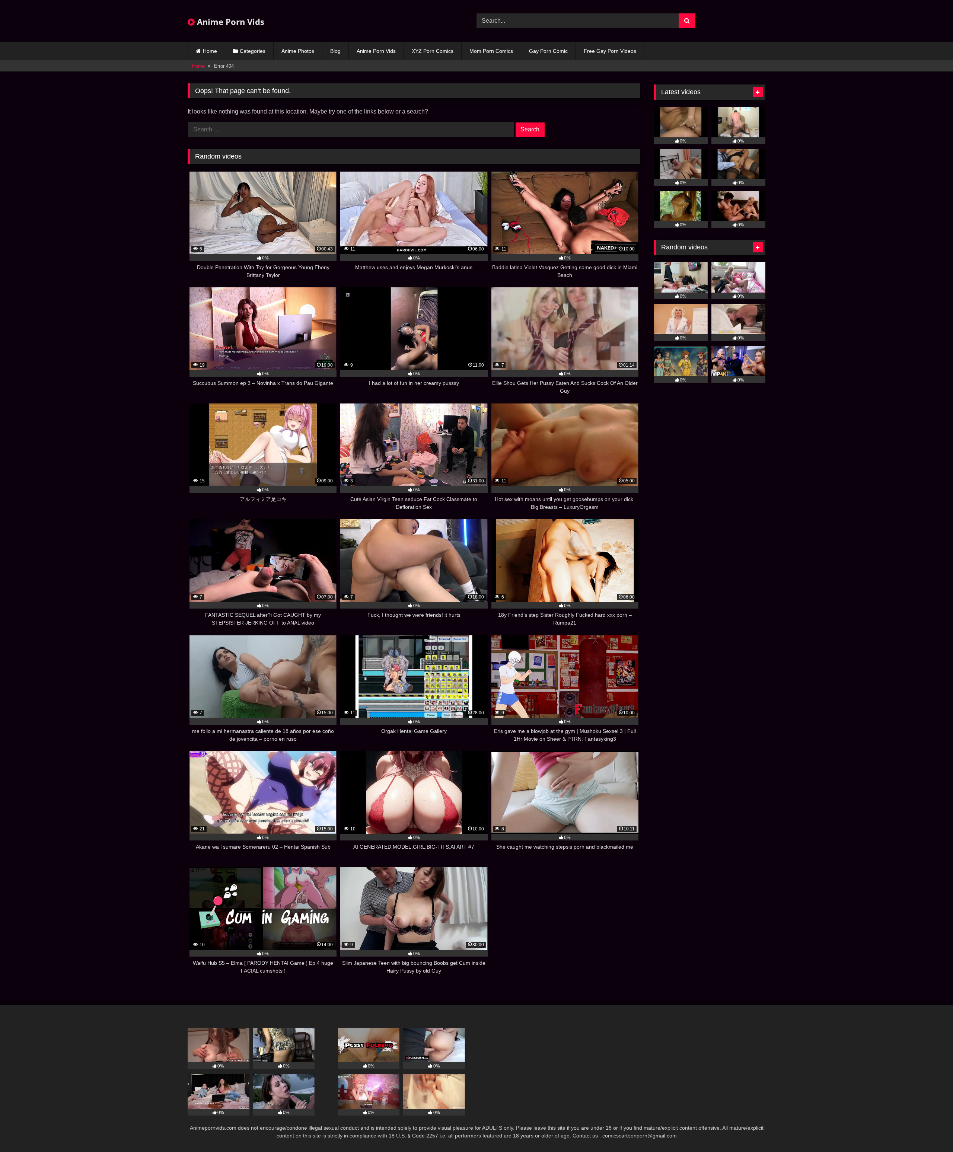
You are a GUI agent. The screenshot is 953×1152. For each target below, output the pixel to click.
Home (210, 51)
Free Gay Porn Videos (610, 51)
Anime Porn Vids (229, 21)
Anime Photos (297, 51)
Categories (252, 51)
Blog (335, 51)
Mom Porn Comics (491, 51)
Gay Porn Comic (548, 51)
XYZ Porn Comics (432, 51)
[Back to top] (930, 1130)
